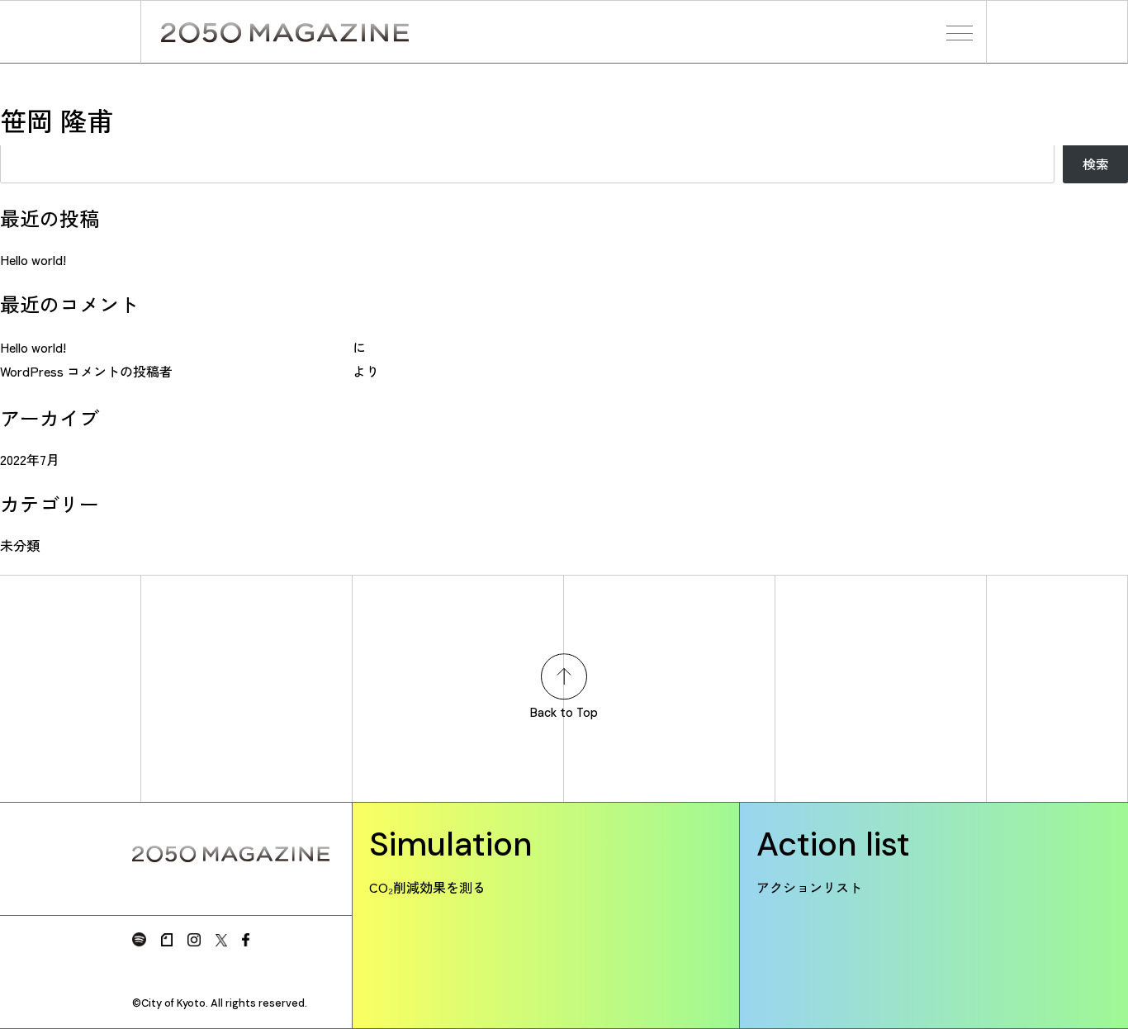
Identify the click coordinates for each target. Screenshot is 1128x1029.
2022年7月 (29, 459)
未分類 (20, 545)
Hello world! (33, 259)
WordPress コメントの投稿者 (86, 371)
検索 (1096, 163)
